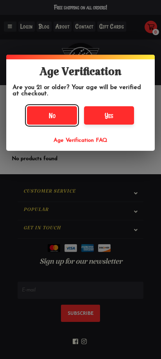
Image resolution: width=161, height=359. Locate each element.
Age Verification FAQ (80, 140)
